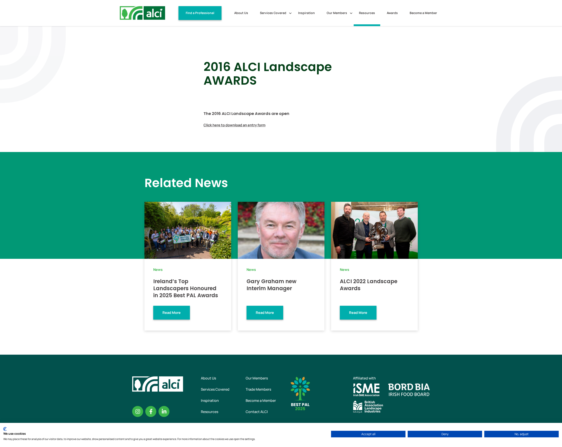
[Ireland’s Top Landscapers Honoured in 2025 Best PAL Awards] (187, 229)
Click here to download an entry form (234, 125)
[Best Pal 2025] (300, 393)
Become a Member (423, 13)
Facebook (150, 411)
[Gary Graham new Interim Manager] (281, 229)
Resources (367, 13)
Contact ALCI (257, 411)
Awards (392, 13)
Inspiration (306, 13)
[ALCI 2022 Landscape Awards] (374, 229)
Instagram (137, 411)
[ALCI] (142, 12)
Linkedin (164, 411)
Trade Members (258, 389)
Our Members (337, 13)
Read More (171, 312)
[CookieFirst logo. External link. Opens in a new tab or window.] (5, 429)
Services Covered (273, 13)
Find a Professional (200, 13)
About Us (241, 13)
